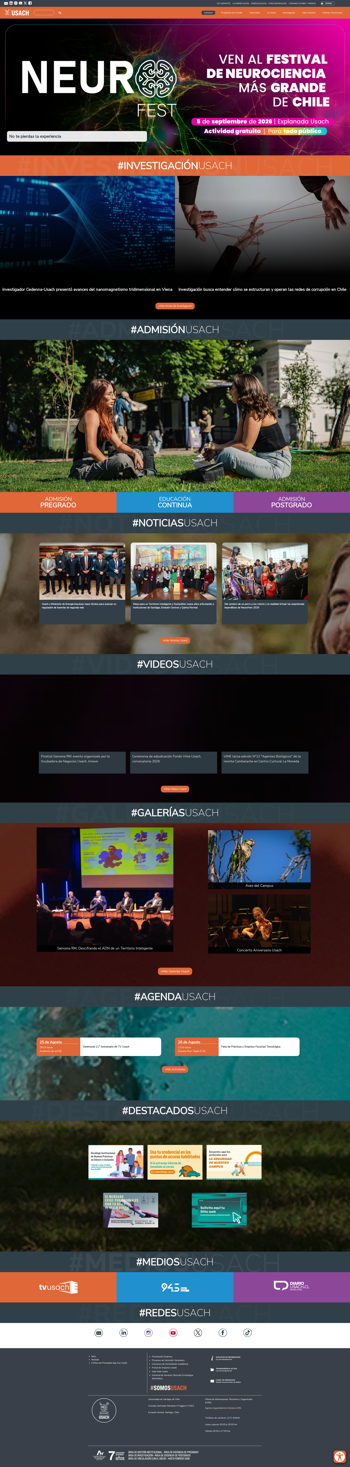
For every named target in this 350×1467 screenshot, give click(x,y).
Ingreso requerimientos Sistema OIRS (223, 1408)
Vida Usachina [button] (308, 12)
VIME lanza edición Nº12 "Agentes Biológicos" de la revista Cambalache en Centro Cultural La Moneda (262, 758)
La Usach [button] (271, 12)
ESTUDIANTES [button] (224, 3)
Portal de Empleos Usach (164, 1367)
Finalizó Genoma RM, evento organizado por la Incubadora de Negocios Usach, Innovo (75, 758)
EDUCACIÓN (175, 499)
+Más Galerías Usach (175, 971)
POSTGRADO (291, 505)
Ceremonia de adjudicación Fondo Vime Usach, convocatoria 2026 (166, 758)
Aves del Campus (259, 885)
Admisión (208, 12)
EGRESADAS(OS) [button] (259, 3)
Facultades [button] (254, 12)
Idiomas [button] (328, 3)
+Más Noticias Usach (175, 640)
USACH (175, 165)
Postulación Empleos (162, 1356)
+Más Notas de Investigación (175, 306)
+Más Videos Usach (175, 789)
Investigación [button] (289, 12)
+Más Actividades (175, 1069)
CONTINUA (175, 505)
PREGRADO (58, 505)
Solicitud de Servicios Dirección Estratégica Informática (172, 1377)
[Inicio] (18, 13)
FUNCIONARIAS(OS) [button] (278, 3)
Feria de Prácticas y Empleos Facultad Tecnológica (250, 1046)
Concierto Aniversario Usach (259, 950)
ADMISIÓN (58, 499)
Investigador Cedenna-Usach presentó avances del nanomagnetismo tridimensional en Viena (87, 289)
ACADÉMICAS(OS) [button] (241, 3)
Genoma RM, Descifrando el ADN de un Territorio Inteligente (105, 948)
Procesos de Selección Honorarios (168, 1360)
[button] (341, 1457)
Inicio (93, 1356)
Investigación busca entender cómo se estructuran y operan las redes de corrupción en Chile (262, 289)
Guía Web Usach (160, 1371)
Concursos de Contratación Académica (170, 1364)
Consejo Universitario (332, 12)
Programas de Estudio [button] (231, 12)
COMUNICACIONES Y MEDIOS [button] (302, 3)
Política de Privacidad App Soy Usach (109, 1362)
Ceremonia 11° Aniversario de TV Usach (106, 1046)
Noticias (95, 1359)
